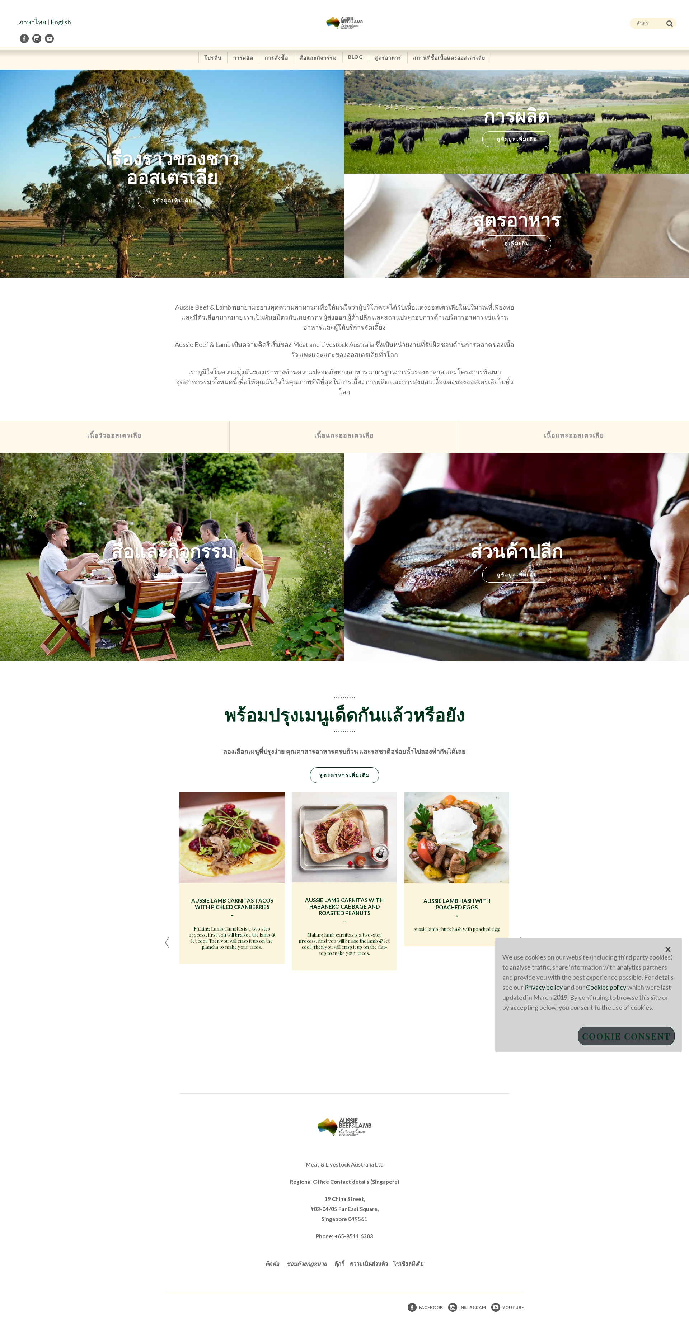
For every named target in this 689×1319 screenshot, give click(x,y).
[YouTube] (50, 38)
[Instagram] (37, 38)
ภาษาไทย (32, 22)
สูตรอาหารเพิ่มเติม (344, 775)
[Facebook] (25, 38)
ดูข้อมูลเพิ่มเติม (172, 200)
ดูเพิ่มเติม (517, 243)
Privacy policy (543, 987)
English (61, 22)
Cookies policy (606, 987)
